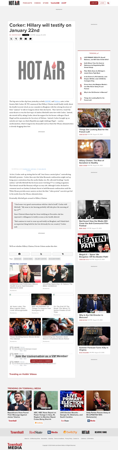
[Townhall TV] (55, 3)
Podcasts (27, 3)
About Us (27, 438)
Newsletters (44, 438)
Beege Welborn (84, 353)
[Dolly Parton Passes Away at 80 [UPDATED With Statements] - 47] (98, 401)
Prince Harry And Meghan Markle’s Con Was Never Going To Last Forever (95, 87)
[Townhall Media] (15, 446)
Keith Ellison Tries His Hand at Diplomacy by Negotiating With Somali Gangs (94, 65)
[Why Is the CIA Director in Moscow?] (94, 303)
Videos (37, 3)
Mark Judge (82, 228)
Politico (57, 101)
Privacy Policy (68, 438)
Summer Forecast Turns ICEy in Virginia (93, 348)
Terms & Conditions (59, 438)
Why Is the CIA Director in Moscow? (95, 92)
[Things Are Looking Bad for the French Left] (94, 118)
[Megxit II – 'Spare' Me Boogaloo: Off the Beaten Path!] (94, 243)
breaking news (26, 169)
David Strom (83, 165)
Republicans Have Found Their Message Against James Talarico (18, 415)
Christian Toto (84, 259)
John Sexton (83, 134)
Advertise (50, 438)
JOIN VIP (94, 3)
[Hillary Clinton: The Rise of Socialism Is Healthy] (94, 149)
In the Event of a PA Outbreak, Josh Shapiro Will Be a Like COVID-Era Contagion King (95, 79)
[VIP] (64, 3)
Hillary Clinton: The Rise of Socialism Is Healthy (91, 161)
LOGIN (102, 3)
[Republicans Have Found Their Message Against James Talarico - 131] (20, 401)
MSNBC (48, 101)
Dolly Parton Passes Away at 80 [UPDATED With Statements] (98, 415)
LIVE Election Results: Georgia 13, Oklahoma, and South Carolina (71, 415)
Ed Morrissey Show (35, 438)
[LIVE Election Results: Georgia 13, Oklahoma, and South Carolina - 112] (72, 401)
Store (45, 3)
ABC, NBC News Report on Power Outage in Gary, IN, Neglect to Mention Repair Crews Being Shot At (45, 416)
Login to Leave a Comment (41, 361)
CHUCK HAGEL (28, 259)
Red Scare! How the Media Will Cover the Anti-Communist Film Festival (93, 223)
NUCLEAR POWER (54, 259)
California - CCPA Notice (87, 438)
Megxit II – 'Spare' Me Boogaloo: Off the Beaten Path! (93, 255)
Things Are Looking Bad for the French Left (93, 130)
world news (33, 169)
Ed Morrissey (15, 35)
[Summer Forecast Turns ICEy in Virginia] (94, 336)
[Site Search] (108, 3)
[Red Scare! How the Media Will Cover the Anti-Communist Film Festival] (94, 209)
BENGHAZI (18, 259)
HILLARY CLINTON (40, 259)
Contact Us (76, 438)
